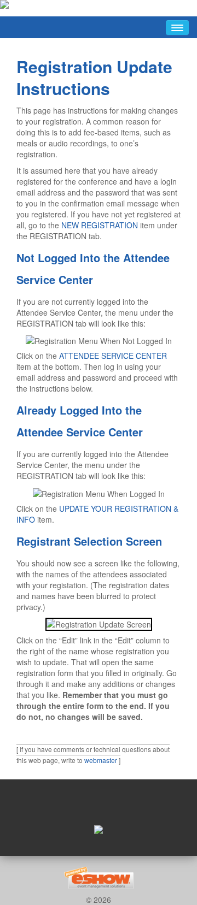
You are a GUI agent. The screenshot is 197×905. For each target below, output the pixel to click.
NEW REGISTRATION (99, 225)
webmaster (100, 760)
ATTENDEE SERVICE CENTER (113, 355)
